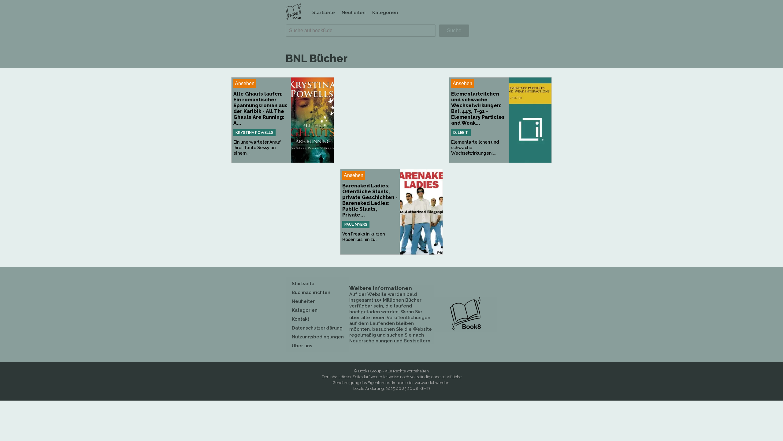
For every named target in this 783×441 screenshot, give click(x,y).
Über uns (302, 346)
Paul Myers (355, 224)
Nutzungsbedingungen (318, 337)
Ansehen (244, 83)
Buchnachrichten (311, 292)
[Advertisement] (391, 120)
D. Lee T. (461, 132)
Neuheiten (354, 12)
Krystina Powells (254, 132)
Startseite (323, 12)
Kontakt (300, 319)
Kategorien (385, 12)
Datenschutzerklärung (317, 328)
